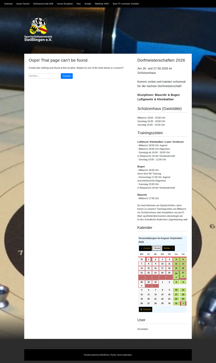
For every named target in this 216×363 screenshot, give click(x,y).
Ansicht (146, 310)
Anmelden (142, 329)
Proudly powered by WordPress (96, 355)
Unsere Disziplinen (65, 4)
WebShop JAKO (102, 4)
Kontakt (88, 4)
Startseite (8, 4)
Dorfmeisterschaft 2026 (43, 4)
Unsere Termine (23, 4)
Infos (79, 4)
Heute (157, 248)
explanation (127, 355)
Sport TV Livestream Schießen (126, 4)
